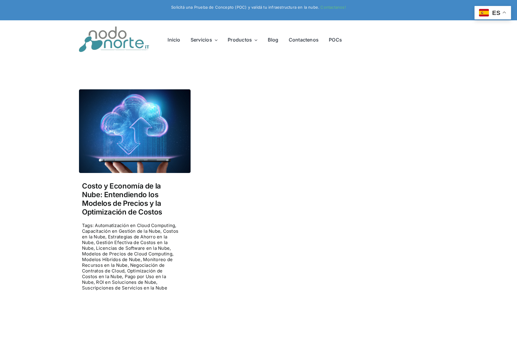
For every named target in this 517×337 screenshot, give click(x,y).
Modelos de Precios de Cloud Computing (127, 254)
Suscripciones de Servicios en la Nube (124, 288)
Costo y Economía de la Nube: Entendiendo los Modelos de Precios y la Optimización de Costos (122, 199)
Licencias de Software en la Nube (133, 248)
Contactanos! (333, 7)
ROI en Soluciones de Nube (126, 282)
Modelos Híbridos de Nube (111, 259)
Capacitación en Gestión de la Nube (121, 231)
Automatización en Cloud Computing (135, 225)
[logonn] (115, 29)
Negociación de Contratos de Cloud (123, 268)
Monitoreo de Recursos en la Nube (127, 262)
